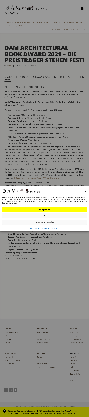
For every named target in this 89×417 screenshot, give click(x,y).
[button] (85, 191)
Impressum (55, 228)
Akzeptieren (44, 209)
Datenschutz (46, 228)
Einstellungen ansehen (44, 222)
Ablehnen (44, 216)
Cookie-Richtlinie (35, 228)
